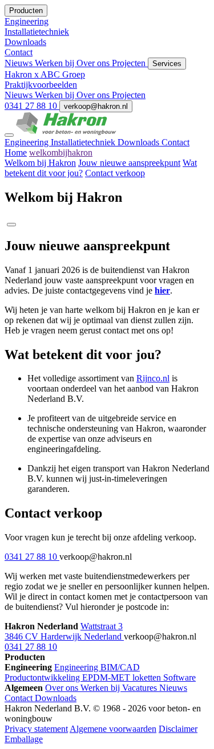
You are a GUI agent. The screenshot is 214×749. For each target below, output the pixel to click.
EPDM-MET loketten (122, 677)
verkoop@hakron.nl (96, 106)
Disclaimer (178, 729)
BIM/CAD (120, 667)
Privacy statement (36, 729)
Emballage (24, 739)
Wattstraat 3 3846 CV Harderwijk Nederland (64, 631)
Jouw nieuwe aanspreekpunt (129, 163)
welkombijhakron (60, 152)
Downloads (139, 142)
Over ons (94, 63)
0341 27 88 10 (32, 106)
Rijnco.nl (152, 378)
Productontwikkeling (43, 677)
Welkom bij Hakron (40, 163)
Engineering (28, 142)
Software (179, 677)
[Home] (66, 132)
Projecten (130, 63)
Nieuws (20, 63)
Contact (175, 142)
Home (16, 152)
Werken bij (55, 63)
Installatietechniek (84, 142)
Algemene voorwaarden (113, 729)
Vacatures (140, 688)
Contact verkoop (115, 173)
